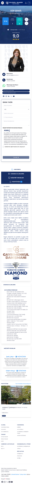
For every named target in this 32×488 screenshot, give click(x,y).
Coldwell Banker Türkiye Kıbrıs (18, 474)
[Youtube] (14, 96)
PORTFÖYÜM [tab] (17, 182)
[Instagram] (6, 96)
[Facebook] (3, 96)
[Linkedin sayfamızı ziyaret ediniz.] (9, 482)
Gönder (15, 157)
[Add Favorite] (26, 19)
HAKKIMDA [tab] (17, 169)
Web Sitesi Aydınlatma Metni (9, 468)
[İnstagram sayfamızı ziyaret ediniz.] (4, 482)
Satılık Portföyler (12, 19)
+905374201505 (11, 81)
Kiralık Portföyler (19, 19)
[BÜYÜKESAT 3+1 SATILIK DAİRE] (16, 395)
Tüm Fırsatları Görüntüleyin (22, 383)
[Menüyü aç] (2, 2)
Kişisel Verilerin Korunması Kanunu (12, 128)
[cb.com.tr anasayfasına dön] (14, 3)
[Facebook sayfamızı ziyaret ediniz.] (2, 482)
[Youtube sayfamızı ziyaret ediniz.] (11, 482)
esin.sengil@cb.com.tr (12, 75)
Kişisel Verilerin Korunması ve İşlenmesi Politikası (14, 470)
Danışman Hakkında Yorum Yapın (9, 92)
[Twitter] (11, 96)
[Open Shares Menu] (26, 23)
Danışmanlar (14, 29)
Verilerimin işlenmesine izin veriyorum (15, 146)
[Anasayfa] (8, 30)
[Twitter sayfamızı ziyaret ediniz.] (7, 482)
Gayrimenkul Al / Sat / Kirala (8, 90)
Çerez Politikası (5, 471)
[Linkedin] (8, 96)
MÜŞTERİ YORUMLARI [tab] (17, 178)
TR (29, 3)
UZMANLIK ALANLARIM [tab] (17, 174)
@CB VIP (21, 13)
